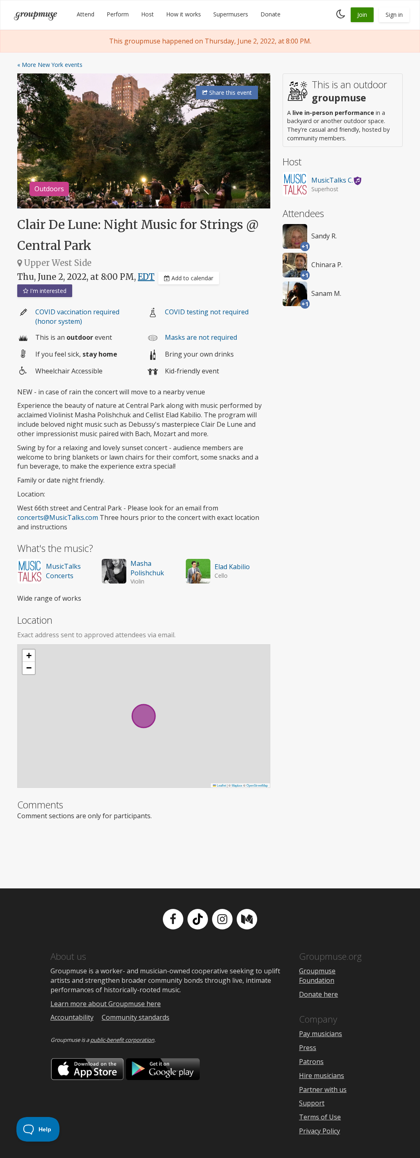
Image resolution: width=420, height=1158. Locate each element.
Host (147, 14)
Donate (270, 14)
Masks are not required (201, 337)
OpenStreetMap (257, 785)
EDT (146, 277)
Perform (118, 14)
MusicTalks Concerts (63, 571)
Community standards (135, 1017)
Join (362, 14)
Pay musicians (320, 1033)
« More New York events (49, 65)
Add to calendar (191, 278)
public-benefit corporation (122, 1040)
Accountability (72, 1017)
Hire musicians (321, 1075)
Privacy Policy (319, 1130)
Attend (85, 14)
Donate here (318, 994)
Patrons (311, 1061)
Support (311, 1103)
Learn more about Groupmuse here (105, 1003)
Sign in (394, 14)
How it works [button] (183, 14)
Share (230, 92)
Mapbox (237, 785)
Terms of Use (320, 1116)
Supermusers (230, 14)
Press (307, 1047)
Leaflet (221, 785)
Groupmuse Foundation (317, 975)
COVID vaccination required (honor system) (77, 316)
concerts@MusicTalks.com (57, 517)
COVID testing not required (207, 311)
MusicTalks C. (332, 180)
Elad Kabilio (232, 566)
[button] (29, 656)
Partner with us (323, 1089)
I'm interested (47, 291)
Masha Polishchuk (147, 568)
